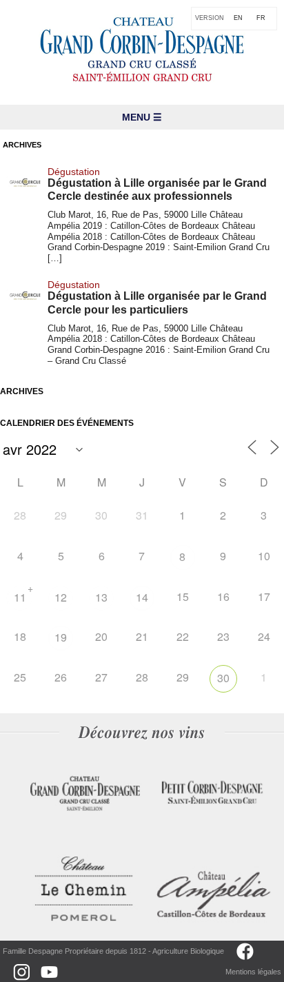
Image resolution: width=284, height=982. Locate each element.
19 (60, 637)
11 (20, 597)
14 (142, 597)
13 (101, 597)
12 (60, 597)
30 (223, 678)
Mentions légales (253, 972)
